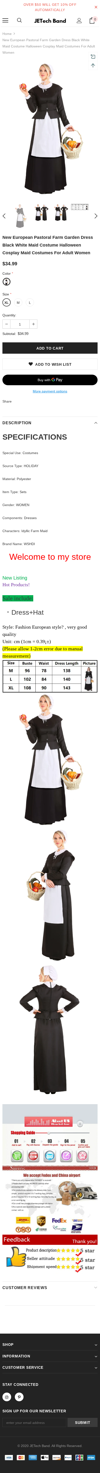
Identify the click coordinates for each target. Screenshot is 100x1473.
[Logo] (50, 20)
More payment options (50, 391)
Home (7, 34)
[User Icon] (79, 20)
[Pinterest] (19, 1397)
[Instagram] (6, 1397)
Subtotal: (9, 334)
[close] (95, 7)
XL (6, 303)
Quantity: (9, 315)
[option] (50, 129)
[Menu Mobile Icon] (5, 20)
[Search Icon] (19, 20)
